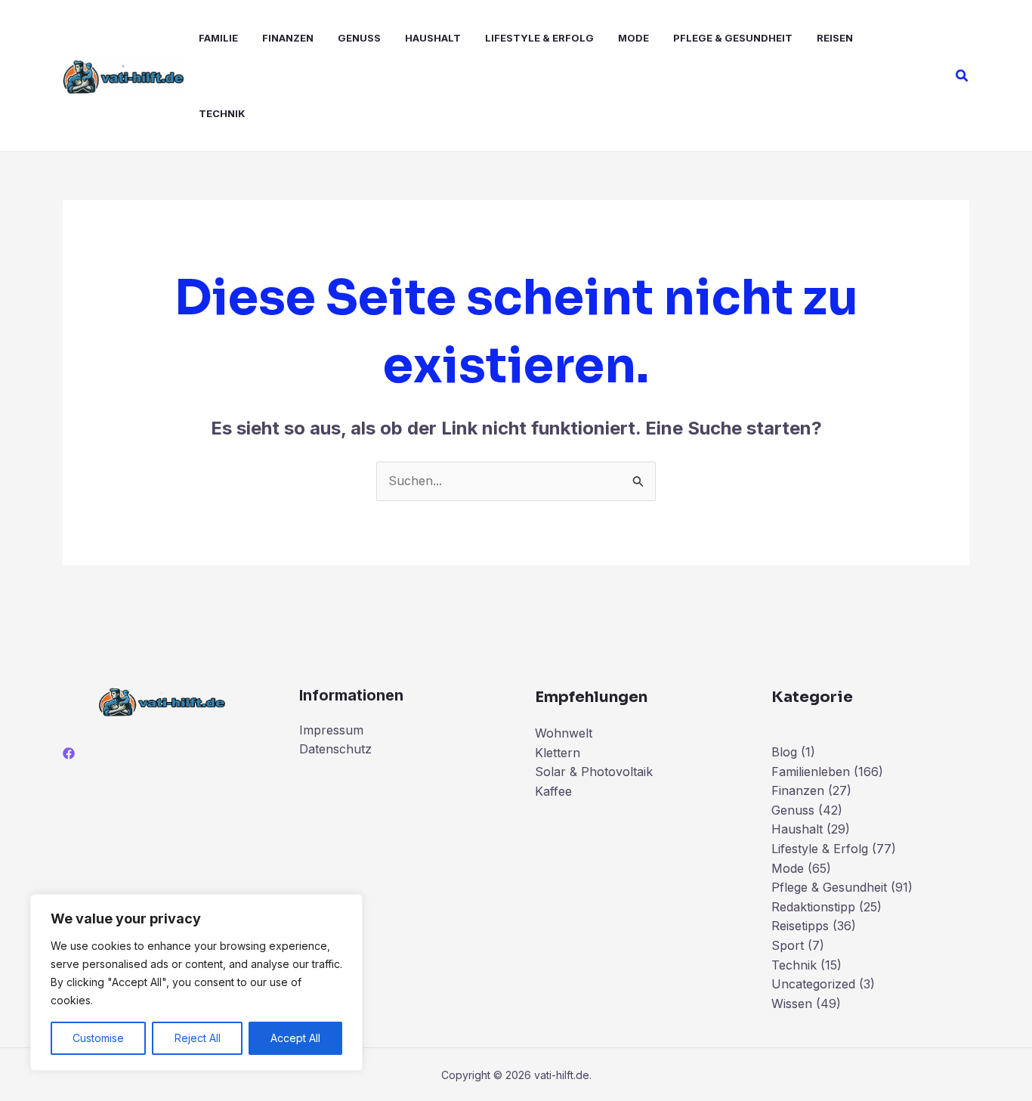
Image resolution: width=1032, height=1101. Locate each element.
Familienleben (810, 771)
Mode (633, 38)
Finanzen (288, 38)
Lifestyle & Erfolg (539, 38)
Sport (787, 945)
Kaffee (553, 791)
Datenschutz (335, 748)
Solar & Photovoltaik (594, 771)
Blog (784, 751)
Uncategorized (813, 983)
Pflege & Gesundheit (733, 38)
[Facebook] (69, 753)
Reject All (198, 1037)
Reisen (835, 38)
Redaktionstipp (813, 906)
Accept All (295, 1037)
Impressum (331, 730)
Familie (218, 38)
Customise (98, 1037)
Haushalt (433, 38)
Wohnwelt (563, 733)
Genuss (359, 38)
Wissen (791, 1003)
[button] (962, 75)
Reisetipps (800, 925)
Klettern (557, 752)
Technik (222, 113)
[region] (196, 982)
